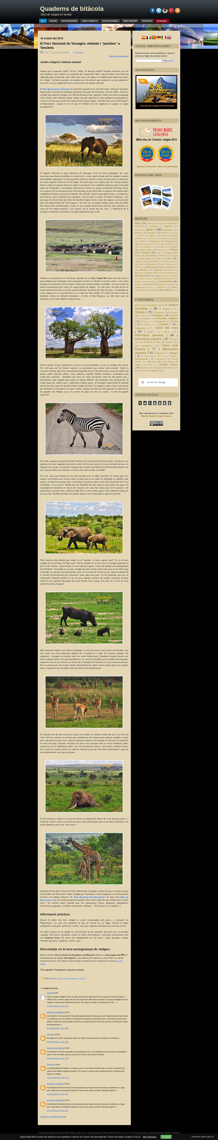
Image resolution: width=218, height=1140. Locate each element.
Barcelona (152, 232)
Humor (168, 331)
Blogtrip (167, 308)
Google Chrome (164, 416)
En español (162, 21)
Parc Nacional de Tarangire (56, 89)
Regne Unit (145, 278)
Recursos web (154, 361)
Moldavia (174, 267)
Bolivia (152, 235)
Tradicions (145, 368)
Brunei (142, 238)
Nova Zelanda (168, 273)
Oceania (139, 275)
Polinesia (164, 276)
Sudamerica (165, 281)
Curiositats (158, 315)
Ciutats (140, 312)
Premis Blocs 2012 (153, 356)
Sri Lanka (151, 281)
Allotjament (139, 305)
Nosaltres (147, 21)
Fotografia (164, 324)
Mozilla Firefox (148, 416)
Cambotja (163, 238)
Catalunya (154, 241)
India (159, 258)
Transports (158, 367)
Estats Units (146, 249)
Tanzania (82, 978)
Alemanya (152, 223)
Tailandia (149, 284)
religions (156, 370)
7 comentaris (78, 53)
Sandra (50, 992)
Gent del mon (167, 327)
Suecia (138, 284)
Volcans (171, 368)
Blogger (99, 1132)
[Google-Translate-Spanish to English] (169, 39)
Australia (168, 229)
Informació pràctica (149, 338)
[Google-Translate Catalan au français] (149, 39)
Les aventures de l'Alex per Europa (156, 342)
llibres (145, 370)
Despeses (146, 318)
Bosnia (165, 235)
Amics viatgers (130, 21)
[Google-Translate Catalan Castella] (143, 39)
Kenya (167, 261)
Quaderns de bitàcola (72, 8)
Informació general (150, 335)
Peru (152, 275)
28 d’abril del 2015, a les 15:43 (58, 1058)
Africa (54, 978)
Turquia (138, 287)
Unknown (51, 1034)
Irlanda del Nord (142, 261)
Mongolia (144, 269)
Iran (169, 258)
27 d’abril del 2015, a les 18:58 (58, 1028)
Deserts (174, 315)
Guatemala (151, 255)
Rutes (151, 365)
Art (163, 305)
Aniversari (152, 305)
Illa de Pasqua (145, 258)
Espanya (161, 247)
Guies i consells (89, 21)
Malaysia (171, 264)
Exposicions (160, 321)
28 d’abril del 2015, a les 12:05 (58, 1042)
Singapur (139, 281)
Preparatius (161, 359)
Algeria (163, 223)
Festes (147, 324)
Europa (146, 252)
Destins (53, 21)
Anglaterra (154, 226)
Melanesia (151, 267)
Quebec (174, 276)
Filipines (170, 252)
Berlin (141, 235)
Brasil (175, 235)
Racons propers (69, 21)
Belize (176, 233)
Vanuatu (174, 287)
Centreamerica (171, 241)
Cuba (137, 247)
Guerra (151, 331)
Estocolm (162, 250)
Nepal (171, 270)
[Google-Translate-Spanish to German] (159, 39)
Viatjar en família (110, 21)
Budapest (152, 238)
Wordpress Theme (123, 1132)
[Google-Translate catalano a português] (154, 39)
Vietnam (143, 290)
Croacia (171, 244)
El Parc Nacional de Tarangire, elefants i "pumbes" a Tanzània (80, 46)
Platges (174, 352)
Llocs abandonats (144, 345)
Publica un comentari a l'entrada (53, 1116)
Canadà (174, 238)
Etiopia (174, 249)
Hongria (175, 256)
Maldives (139, 267)
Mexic (163, 267)
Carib (142, 241)
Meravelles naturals (70, 978)
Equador (148, 247)
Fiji (159, 253)
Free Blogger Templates (139, 1132)
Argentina (168, 226)
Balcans (139, 232)
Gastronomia (141, 328)
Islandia (156, 261)
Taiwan (160, 284)
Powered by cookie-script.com (203, 1137)
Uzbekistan (162, 287)
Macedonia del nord (156, 264)
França (138, 255)
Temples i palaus (168, 364)
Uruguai (150, 287)
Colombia (144, 244)
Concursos (160, 312)
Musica (161, 353)
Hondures (164, 255)
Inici (43, 21)
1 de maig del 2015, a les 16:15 (58, 1077)
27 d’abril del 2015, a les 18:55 (58, 1006)
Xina (162, 289)
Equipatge (146, 321)
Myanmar (158, 269)
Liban (141, 264)
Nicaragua (139, 273)
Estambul (174, 246)
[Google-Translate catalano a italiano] (164, 39)
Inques (175, 339)
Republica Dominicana (164, 278)
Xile (152, 290)
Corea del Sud (158, 244)
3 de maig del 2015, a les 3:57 (57, 1094)
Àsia (173, 290)
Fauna (59, 978)
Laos (176, 261)
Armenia (138, 230)
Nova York (153, 272)
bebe (137, 370)
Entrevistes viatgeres (167, 318)
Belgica (166, 233)
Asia (150, 229)
